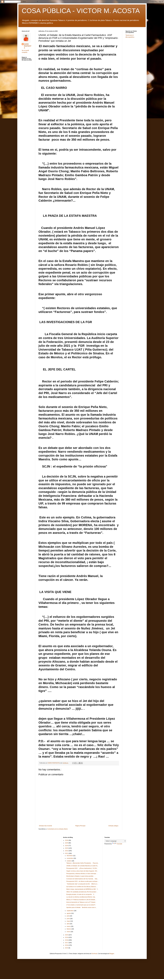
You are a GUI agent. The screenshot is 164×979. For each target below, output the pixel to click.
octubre (69, 861)
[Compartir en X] (77, 763)
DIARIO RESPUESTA (27, 46)
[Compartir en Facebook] (80, 763)
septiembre (70, 910)
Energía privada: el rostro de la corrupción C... (80, 894)
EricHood (94, 953)
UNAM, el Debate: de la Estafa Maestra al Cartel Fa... (82, 866)
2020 (67, 935)
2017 (67, 942)
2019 (67, 937)
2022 (67, 851)
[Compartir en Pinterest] (82, 763)
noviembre (70, 858)
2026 (67, 840)
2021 (67, 853)
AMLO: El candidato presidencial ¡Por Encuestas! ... (82, 892)
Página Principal (80, 826)
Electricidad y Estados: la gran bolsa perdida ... (80, 876)
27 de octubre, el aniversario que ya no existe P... (81, 905)
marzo (69, 926)
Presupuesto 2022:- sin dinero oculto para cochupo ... (82, 881)
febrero (69, 929)
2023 (67, 848)
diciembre (70, 855)
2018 (67, 940)
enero (69, 931)
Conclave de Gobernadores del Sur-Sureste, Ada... (82, 879)
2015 (67, 948)
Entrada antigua (113, 826)
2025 (67, 843)
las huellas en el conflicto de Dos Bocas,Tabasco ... (81, 886)
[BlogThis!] (75, 763)
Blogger (111, 953)
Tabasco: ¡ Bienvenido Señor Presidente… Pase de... (82, 863)
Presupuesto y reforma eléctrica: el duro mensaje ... (81, 873)
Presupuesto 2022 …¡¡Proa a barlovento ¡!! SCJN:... (82, 868)
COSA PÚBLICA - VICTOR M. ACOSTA (81, 10)
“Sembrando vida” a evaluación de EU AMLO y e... (82, 884)
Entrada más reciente (45, 826)
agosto (69, 913)
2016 (67, 945)
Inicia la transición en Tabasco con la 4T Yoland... (81, 902)
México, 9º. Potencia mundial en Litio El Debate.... (81, 899)
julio (68, 916)
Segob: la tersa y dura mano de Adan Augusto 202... (82, 871)
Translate (119, 844)
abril (68, 924)
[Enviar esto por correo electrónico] (73, 763)
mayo (68, 921)
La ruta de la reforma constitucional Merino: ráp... (81, 897)
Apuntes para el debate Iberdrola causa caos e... (81, 907)
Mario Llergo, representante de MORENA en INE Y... (82, 889)
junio (68, 918)
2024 (67, 845)
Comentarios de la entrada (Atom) (57, 829)
